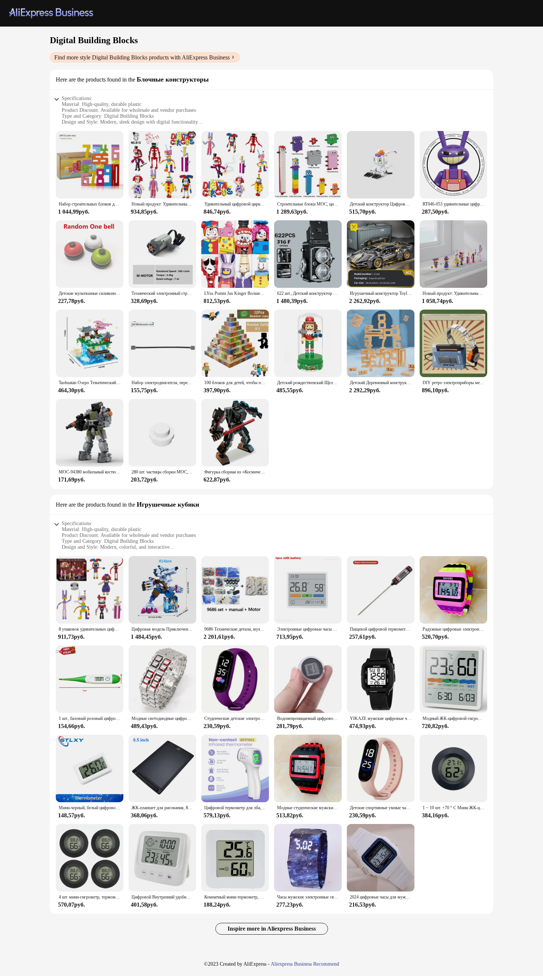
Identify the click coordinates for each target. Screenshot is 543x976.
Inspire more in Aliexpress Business (272, 928)
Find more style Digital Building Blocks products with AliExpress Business (142, 57)
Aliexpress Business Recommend (305, 964)
